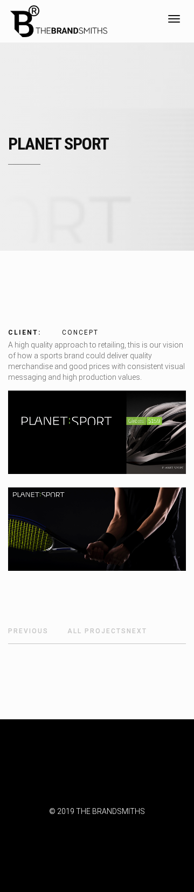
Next (137, 631)
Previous (28, 631)
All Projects (97, 631)
